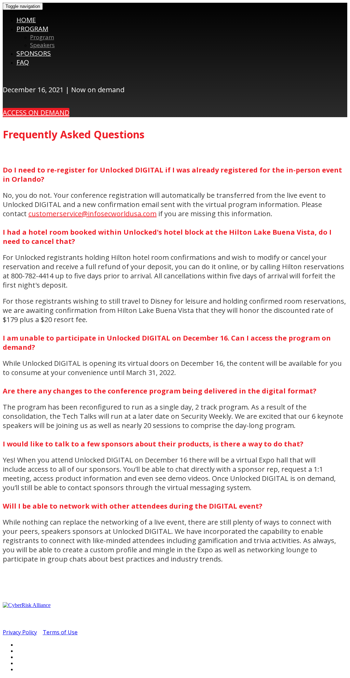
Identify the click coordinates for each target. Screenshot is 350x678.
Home (26, 19)
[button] (36, 112)
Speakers (42, 45)
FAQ (22, 62)
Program (32, 28)
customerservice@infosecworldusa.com (92, 213)
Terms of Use (60, 632)
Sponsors (33, 53)
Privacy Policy (20, 632)
